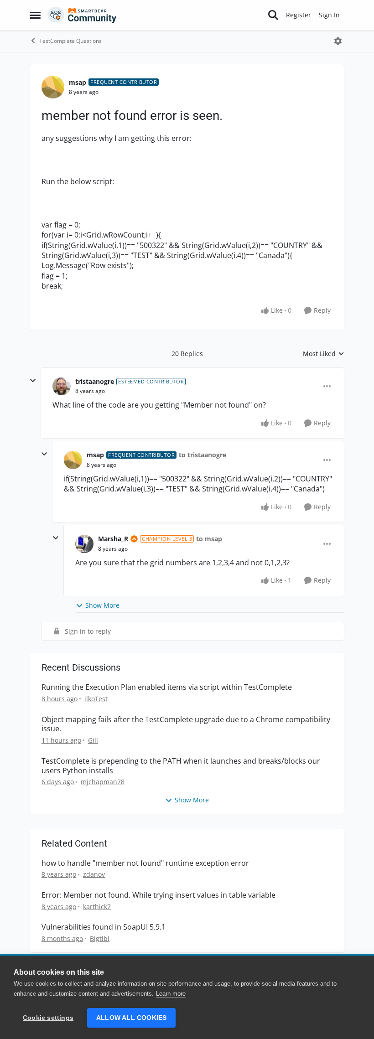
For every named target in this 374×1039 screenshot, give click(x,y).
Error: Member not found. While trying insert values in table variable (158, 895)
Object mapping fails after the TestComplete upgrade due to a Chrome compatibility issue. (186, 724)
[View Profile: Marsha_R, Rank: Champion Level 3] (84, 544)
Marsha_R (113, 538)
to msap (209, 538)
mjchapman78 (103, 781)
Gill (93, 740)
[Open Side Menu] (35, 15)
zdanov (94, 874)
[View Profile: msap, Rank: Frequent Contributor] (53, 87)
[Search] (273, 15)
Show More (102, 605)
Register (298, 14)
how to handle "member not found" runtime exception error (145, 863)
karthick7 (97, 906)
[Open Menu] (338, 41)
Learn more (171, 993)
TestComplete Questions (70, 41)
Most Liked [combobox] (323, 353)
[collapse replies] (32, 380)
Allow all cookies (131, 1017)
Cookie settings (48, 1017)
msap (77, 82)
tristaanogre (94, 381)
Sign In (329, 14)
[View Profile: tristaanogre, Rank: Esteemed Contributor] (61, 386)
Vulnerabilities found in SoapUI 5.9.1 (104, 927)
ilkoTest (96, 698)
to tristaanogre (202, 454)
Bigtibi (99, 938)
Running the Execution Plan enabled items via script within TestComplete (167, 687)
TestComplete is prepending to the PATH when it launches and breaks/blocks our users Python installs (181, 765)
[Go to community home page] (82, 15)
